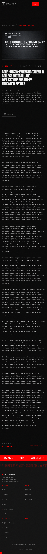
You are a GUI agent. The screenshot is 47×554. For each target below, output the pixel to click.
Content (5, 499)
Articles (11, 25)
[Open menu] (42, 4)
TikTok (4, 537)
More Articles (35, 445)
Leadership (28, 489)
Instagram (5, 532)
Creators (5, 494)
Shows (4, 504)
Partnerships (29, 499)
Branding (27, 494)
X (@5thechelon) (8, 523)
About (4, 514)
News (3, 25)
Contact (27, 523)
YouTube (5, 528)
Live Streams (8, 509)
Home (3, 489)
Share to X (10, 114)
